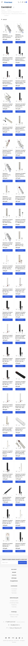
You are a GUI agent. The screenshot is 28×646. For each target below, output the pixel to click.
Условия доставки (14, 602)
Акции (14, 572)
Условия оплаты (14, 600)
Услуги (14, 575)
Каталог (14, 569)
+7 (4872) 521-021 (10, 621)
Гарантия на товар (14, 614)
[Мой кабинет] (22, 2)
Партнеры (14, 592)
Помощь (14, 611)
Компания (14, 585)
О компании (14, 588)
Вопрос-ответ (14, 616)
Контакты (14, 590)
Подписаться (22, 562)
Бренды (14, 578)
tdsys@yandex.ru (15, 625)
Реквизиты (14, 604)
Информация (14, 597)
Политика (14, 606)
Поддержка (14, 581)
